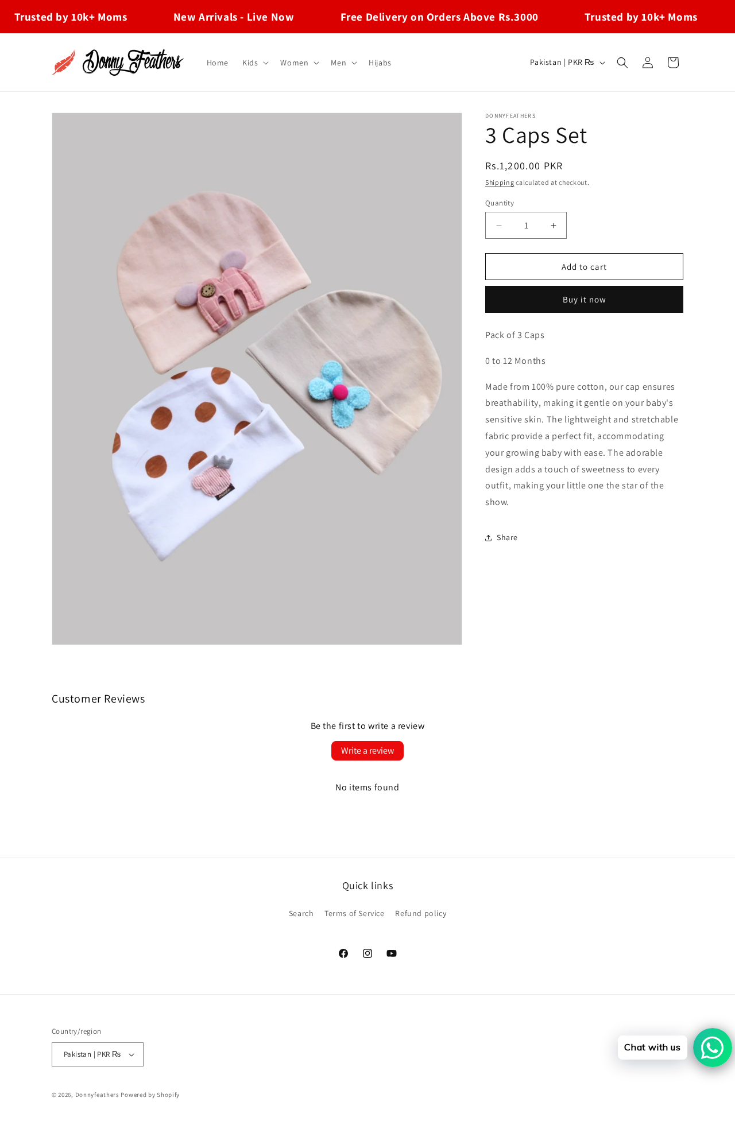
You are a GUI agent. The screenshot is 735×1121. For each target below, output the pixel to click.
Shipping (499, 182)
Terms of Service (354, 913)
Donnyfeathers (97, 1095)
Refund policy (420, 913)
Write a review (367, 750)
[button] (254, 63)
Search (301, 913)
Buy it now (584, 299)
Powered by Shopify (150, 1095)
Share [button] (507, 537)
